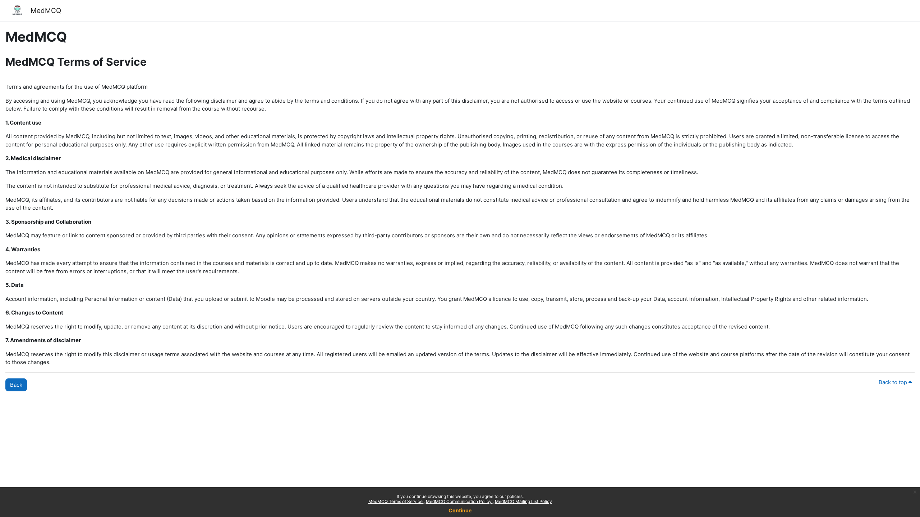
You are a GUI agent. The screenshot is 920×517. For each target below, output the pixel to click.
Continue (460, 510)
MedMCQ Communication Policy (459, 501)
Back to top (893, 382)
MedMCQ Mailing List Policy (523, 501)
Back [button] (16, 384)
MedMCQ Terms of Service (396, 501)
